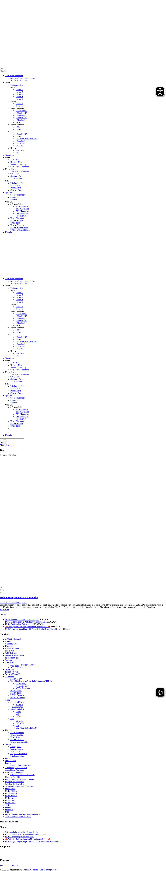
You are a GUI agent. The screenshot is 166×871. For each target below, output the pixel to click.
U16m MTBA (21, 118)
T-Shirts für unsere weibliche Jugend (20, 786)
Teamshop (9, 155)
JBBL (18, 122)
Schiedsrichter (16, 178)
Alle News (14, 160)
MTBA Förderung (17, 697)
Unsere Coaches (17, 225)
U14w (18, 136)
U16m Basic (21, 120)
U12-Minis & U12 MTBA (26, 139)
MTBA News (16, 690)
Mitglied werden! (7, 445)
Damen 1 (19, 104)
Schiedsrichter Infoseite (14, 655)
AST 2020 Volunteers (14, 772)
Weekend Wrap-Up (18, 164)
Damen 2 (19, 106)
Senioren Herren (17, 702)
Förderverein (21, 216)
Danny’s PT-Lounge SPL (20, 765)
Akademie (9, 676)
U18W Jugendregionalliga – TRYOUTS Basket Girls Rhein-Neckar (33, 629)
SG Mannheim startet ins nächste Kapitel (22, 619)
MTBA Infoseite (12, 648)
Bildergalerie (15, 188)
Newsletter (9, 651)
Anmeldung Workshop (14, 770)
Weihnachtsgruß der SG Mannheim (19, 597)
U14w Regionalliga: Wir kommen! (19, 624)
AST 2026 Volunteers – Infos (22, 665)
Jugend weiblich (17, 709)
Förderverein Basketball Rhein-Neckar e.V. (23, 814)
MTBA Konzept (22, 686)
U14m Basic (21, 141)
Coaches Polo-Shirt (13, 777)
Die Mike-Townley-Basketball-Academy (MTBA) (31, 681)
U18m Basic (21, 115)
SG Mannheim (22, 206)
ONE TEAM (15, 174)
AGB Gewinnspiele (13, 639)
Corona (8, 641)
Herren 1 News (16, 162)
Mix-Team (20, 150)
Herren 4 (19, 97)
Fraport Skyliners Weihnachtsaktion (19, 779)
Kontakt (8, 232)
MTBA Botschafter (23, 688)
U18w (18, 127)
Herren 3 (19, 94)
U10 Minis (20, 143)
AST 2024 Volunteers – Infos (22, 78)
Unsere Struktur (16, 220)
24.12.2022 (4, 602)
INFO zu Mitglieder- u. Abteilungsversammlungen (26, 622)
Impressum (34, 870)
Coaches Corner (17, 190)
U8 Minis (19, 146)
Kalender (9, 646)
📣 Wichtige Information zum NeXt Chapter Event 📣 (27, 627)
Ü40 (17, 153)
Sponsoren (14, 197)
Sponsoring (10, 192)
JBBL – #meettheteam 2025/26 (18, 817)
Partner (8, 763)
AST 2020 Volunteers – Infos (22, 775)
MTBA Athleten (17, 695)
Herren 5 (19, 99)
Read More (4, 609)
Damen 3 (9, 810)
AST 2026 (9, 662)
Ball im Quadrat (22, 209)
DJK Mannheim (22, 211)
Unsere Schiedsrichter (19, 227)
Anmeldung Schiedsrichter (16, 768)
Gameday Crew (16, 176)
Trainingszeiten (16, 85)
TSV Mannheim (22, 213)
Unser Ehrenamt (17, 218)
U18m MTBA (21, 113)
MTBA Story (21, 683)
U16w (18, 129)
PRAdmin (13, 602)
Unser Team (15, 223)
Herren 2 (19, 92)
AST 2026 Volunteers (14, 76)
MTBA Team (15, 693)
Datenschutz (10, 789)
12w (17, 725)
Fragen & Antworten (18, 753)
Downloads (15, 185)
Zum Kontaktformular (9, 865)
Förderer (13, 199)
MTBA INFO (21, 111)
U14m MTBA (21, 134)
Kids (12, 718)
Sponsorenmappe (12, 658)
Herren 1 (19, 90)
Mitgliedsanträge (17, 183)
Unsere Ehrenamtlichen (20, 230)
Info (19, 602)
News (24, 602)
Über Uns (9, 730)
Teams (8, 700)
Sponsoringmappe (17, 195)
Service (8, 744)
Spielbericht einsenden (19, 167)
